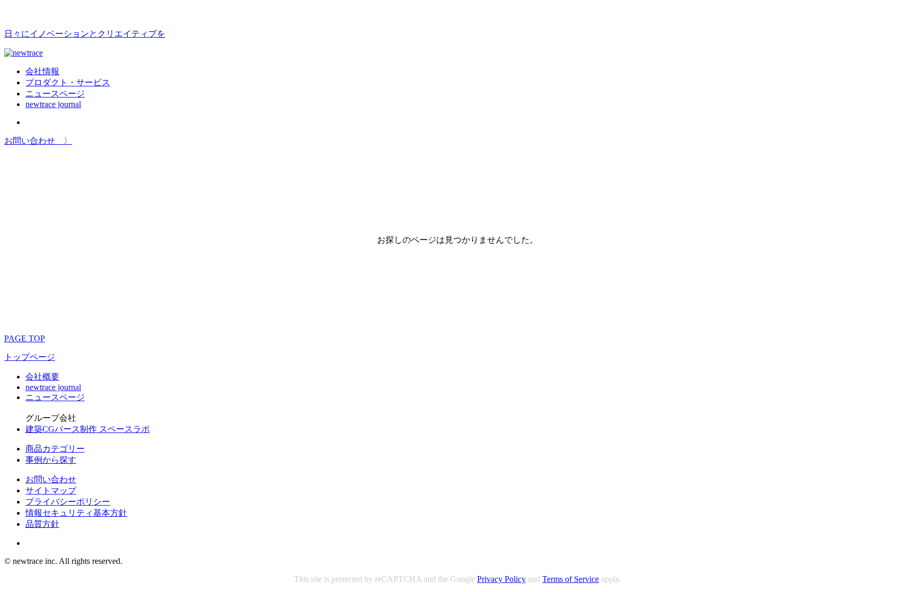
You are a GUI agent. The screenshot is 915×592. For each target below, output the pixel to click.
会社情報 (42, 71)
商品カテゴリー (55, 448)
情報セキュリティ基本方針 (76, 512)
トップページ (29, 356)
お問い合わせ (50, 479)
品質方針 (42, 523)
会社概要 (42, 376)
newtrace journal (53, 104)
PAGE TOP (24, 338)
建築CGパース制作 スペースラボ (87, 429)
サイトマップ (50, 490)
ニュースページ (55, 93)
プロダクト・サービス (67, 82)
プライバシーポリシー (67, 501)
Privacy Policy (501, 579)
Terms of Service (570, 579)
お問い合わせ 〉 (38, 140)
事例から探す (50, 459)
